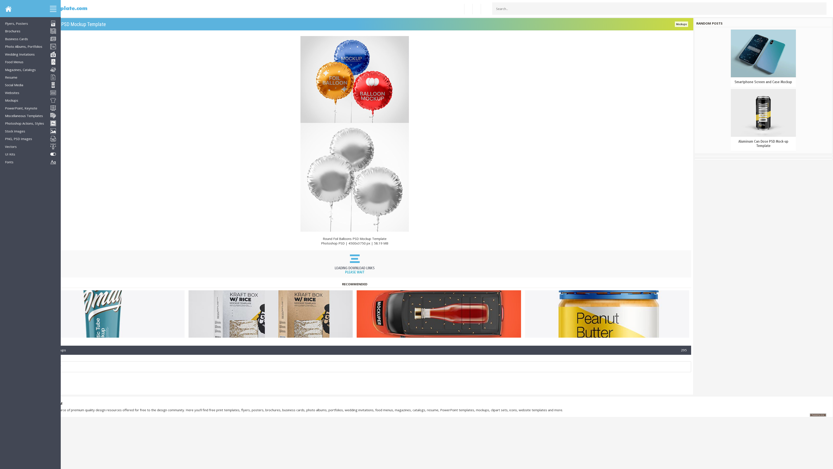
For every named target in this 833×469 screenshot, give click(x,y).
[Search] (821, 8)
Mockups (681, 24)
